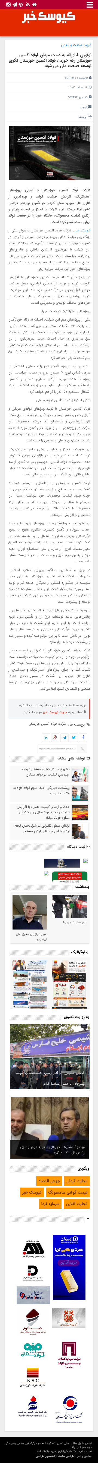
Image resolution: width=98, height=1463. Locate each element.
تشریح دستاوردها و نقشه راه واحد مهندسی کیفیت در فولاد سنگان (45, 772)
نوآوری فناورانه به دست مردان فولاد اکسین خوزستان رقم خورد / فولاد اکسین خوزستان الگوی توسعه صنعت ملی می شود (50, 60)
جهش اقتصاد (49, 1181)
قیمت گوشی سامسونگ (67, 1192)
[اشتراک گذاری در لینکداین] (46, 737)
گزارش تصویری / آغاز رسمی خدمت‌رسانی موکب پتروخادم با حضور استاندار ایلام (49, 1078)
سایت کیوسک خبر (55, 712)
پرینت (83, 116)
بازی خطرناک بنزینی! (75, 922)
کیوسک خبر (82, 230)
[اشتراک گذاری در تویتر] (74, 737)
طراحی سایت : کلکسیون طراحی (55, 1456)
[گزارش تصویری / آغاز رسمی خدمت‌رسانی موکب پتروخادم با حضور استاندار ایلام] (49, 1056)
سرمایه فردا (50, 1204)
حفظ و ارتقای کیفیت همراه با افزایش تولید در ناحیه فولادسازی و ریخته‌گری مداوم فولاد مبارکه (43, 812)
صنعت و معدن (71, 45)
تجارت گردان (76, 1181)
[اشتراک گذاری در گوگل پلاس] (55, 737)
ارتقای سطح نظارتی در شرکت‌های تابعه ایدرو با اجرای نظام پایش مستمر (42, 828)
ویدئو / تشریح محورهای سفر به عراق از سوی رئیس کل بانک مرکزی (52, 1149)
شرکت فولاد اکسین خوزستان (47, 723)
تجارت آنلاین (76, 1204)
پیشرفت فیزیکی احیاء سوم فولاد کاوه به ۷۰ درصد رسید (41, 790)
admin (69, 77)
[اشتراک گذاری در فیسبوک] (83, 737)
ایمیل (83, 106)
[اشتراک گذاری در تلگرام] (64, 737)
